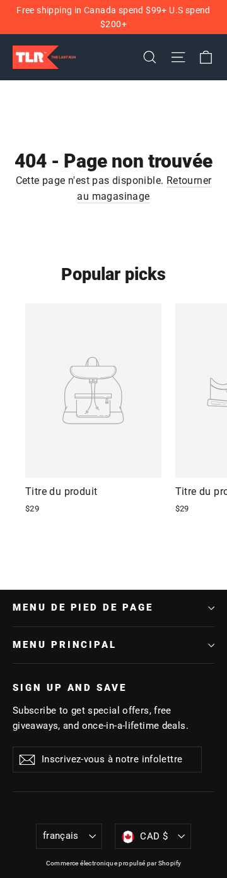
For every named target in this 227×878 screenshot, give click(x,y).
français (61, 835)
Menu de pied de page (83, 607)
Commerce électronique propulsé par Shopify (114, 863)
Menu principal (65, 644)
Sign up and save (70, 687)
